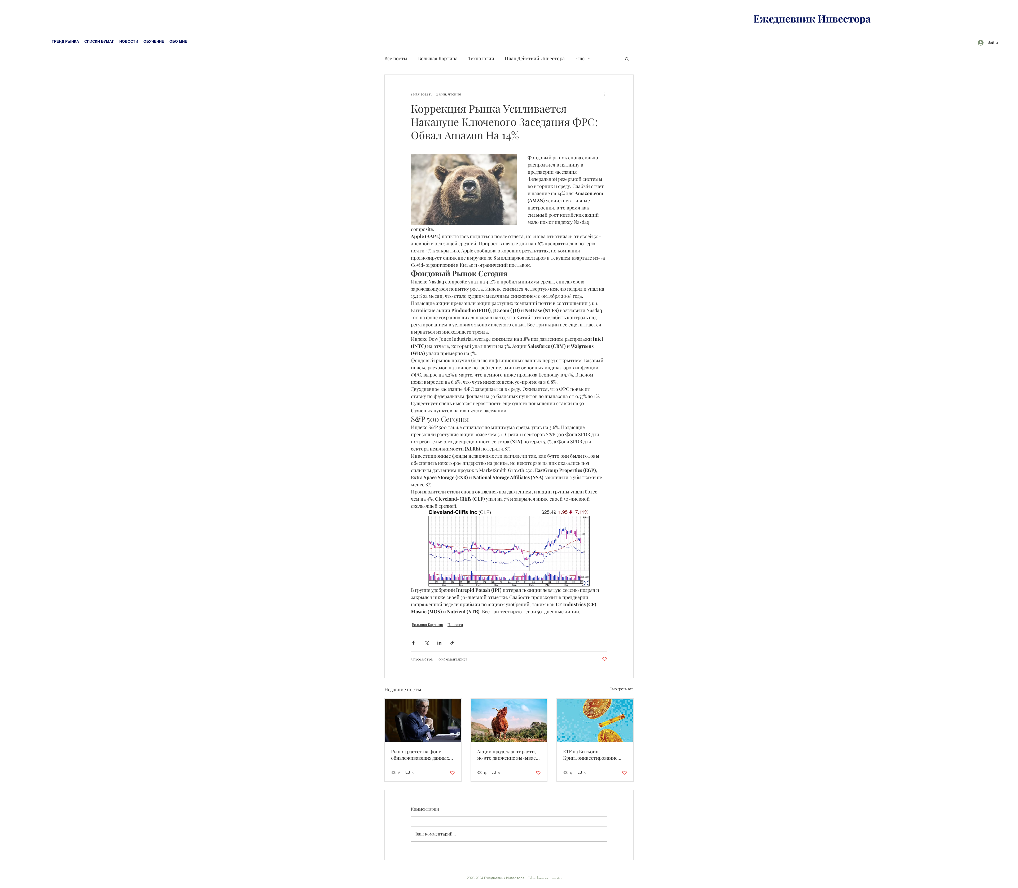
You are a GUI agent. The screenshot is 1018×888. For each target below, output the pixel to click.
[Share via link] (452, 642)
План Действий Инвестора (535, 58)
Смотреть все (621, 688)
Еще (580, 58)
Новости (455, 624)
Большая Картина (438, 58)
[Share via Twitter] (426, 642)
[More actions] (604, 94)
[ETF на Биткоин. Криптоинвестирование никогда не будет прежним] (595, 720)
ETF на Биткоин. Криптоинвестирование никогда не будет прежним (592, 754)
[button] (626, 58)
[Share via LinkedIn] (439, 642)
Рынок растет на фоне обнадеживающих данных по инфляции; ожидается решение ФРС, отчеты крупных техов (420, 754)
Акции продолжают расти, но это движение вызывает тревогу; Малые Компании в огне (509, 754)
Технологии (481, 58)
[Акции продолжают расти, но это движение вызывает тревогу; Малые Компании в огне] (509, 720)
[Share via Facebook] (413, 642)
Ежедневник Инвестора (812, 18)
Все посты (395, 58)
